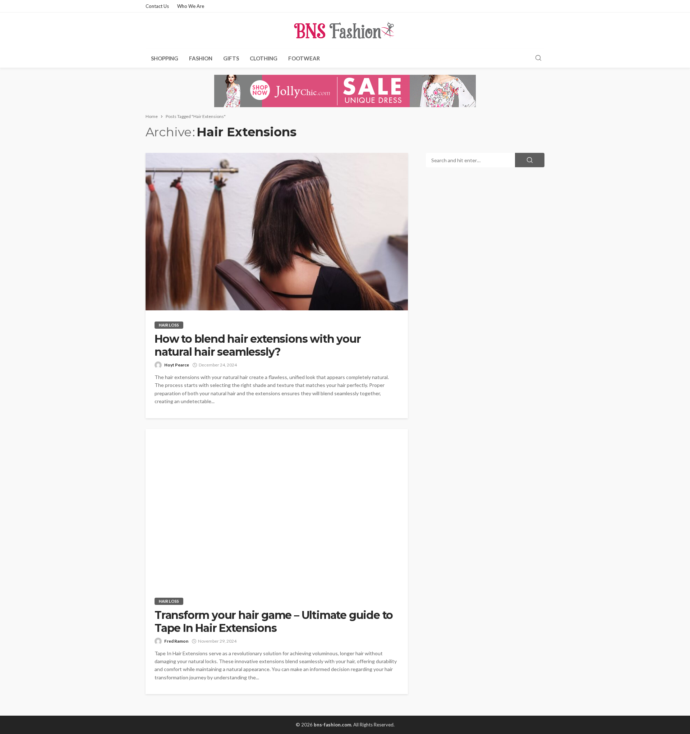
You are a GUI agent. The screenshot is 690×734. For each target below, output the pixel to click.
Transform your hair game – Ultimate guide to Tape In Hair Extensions (274, 622)
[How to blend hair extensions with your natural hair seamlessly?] (277, 231)
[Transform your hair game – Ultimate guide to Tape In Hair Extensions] (277, 508)
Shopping (164, 58)
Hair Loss (169, 325)
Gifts (231, 58)
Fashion (200, 58)
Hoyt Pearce (176, 365)
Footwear (304, 58)
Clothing (263, 58)
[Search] (538, 58)
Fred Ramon (176, 641)
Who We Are (190, 6)
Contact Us (157, 6)
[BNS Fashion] (345, 30)
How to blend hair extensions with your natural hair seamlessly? (257, 346)
